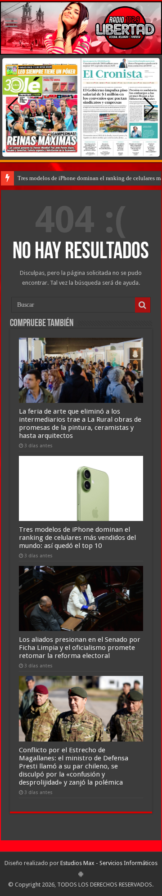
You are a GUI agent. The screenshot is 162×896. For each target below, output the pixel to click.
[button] (149, 107)
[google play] (80, 874)
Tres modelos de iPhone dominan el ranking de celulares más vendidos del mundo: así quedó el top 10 (77, 537)
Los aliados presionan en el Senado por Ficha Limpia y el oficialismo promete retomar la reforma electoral (79, 648)
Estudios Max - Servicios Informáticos (109, 863)
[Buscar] (142, 305)
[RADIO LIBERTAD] (81, 28)
